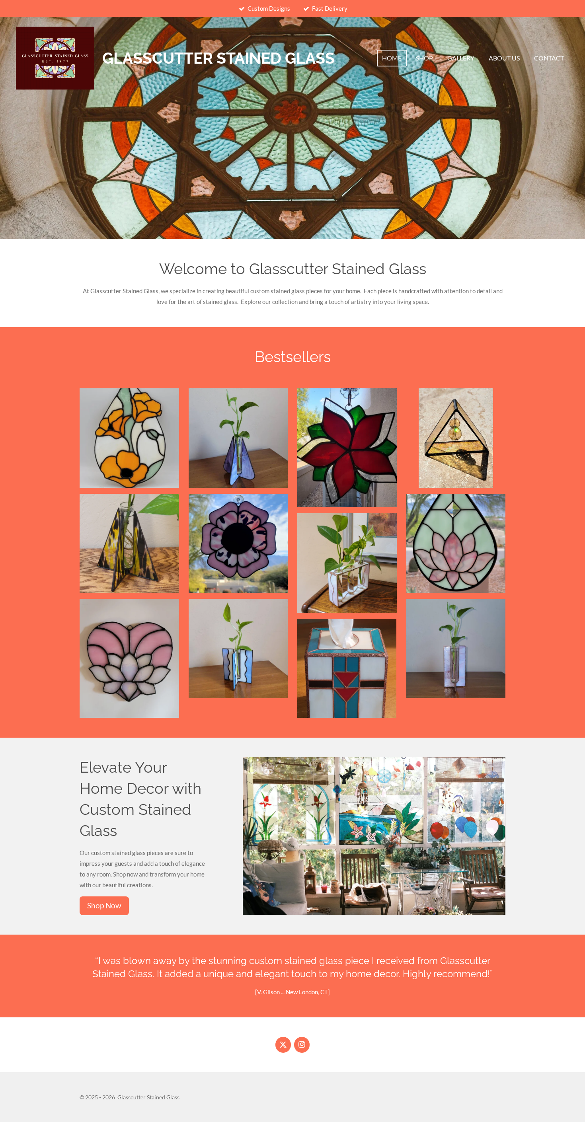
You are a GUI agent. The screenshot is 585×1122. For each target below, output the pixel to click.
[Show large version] (456, 543)
